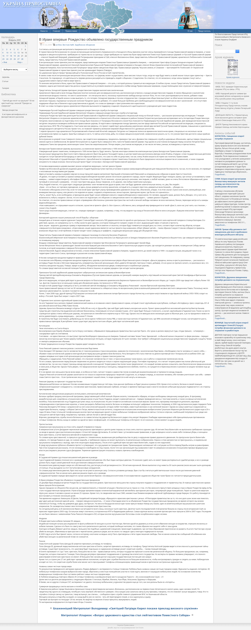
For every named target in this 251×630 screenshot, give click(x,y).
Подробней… (220, 174)
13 (18, 52)
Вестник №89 (68, 45)
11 (11, 52)
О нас (190, 31)
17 (7, 56)
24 (7, 59)
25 (11, 59)
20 (18, 56)
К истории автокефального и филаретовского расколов (14, 115)
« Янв (4, 62)
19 (15, 56)
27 (18, 59)
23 (3, 59)
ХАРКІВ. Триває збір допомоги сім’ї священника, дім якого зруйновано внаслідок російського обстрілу (231, 232)
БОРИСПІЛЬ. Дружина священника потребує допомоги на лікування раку (232, 278)
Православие (71, 31)
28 (22, 59)
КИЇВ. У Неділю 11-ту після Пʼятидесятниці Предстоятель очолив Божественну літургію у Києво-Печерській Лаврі (233, 107)
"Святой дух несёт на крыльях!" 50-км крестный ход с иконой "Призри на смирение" (17, 103)
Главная (56, 31)
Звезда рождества (10, 110)
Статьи (5, 81)
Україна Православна (32, 3)
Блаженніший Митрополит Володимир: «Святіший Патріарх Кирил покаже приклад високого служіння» (125, 608)
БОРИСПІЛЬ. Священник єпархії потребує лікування (229, 137)
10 (7, 52)
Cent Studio (140, 628)
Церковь (5, 77)
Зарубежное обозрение (85, 45)
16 (3, 56)
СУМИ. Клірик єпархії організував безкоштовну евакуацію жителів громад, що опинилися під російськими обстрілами (230, 183)
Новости (43, 31)
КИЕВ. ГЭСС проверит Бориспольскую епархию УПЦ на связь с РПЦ (231, 88)
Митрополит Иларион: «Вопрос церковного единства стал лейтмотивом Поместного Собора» (125, 615)
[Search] (237, 51)
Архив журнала (232, 77)
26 (15, 59)
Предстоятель (204, 31)
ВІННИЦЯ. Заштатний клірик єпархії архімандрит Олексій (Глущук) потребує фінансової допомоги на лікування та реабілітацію (231, 326)
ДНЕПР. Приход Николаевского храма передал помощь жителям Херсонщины (232, 125)
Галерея (5, 88)
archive (59, 45)
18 (11, 56)
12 (15, 52)
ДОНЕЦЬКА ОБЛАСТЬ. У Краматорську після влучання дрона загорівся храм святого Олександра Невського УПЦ (231, 117)
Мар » (19, 62)
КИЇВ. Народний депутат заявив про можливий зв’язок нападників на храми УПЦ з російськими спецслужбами (232, 96)
